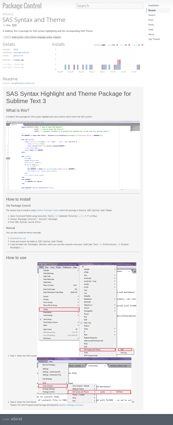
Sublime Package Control (47, 210)
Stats (150, 29)
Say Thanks (154, 39)
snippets (57, 37)
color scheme (30, 37)
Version (6, 50)
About (151, 34)
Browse (152, 10)
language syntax (45, 37)
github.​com (18, 55)
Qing (8, 25)
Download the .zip (18, 238)
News (151, 25)
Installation (153, 5)
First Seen (7, 67)
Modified (7, 60)
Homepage (7, 53)
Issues (6, 56)
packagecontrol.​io (21, 52)
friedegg (70, 405)
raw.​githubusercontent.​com (23, 83)
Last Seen (7, 64)
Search (151, 15)
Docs (150, 20)
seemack (79, 405)
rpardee (62, 405)
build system (17, 37)
